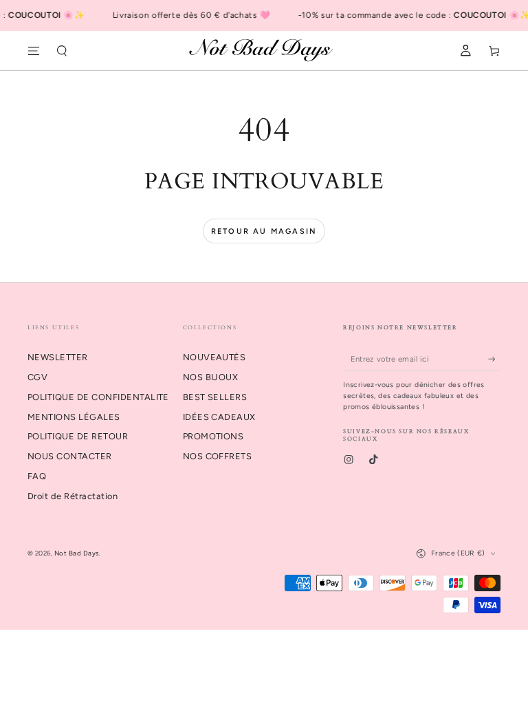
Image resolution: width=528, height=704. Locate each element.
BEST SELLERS (215, 397)
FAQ (37, 476)
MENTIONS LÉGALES (74, 417)
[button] (62, 50)
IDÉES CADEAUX (219, 417)
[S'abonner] (494, 358)
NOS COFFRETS (217, 456)
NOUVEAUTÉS (214, 357)
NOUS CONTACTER (70, 456)
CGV (37, 377)
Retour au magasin (264, 231)
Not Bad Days (76, 553)
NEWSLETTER (58, 357)
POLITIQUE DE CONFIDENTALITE (98, 397)
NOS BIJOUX (211, 377)
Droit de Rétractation (73, 496)
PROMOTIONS (213, 436)
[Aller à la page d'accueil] (264, 50)
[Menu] (33, 50)
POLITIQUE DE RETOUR (78, 436)
